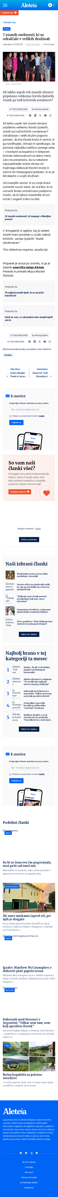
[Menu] (10, 5)
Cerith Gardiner (33, 44)
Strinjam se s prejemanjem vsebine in (28, 416)
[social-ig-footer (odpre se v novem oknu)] (37, 1153)
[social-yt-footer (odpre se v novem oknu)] (21, 1153)
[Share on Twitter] (40, 115)
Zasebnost (29, 1187)
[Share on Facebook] (30, 115)
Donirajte (29, 1167)
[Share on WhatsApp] (50, 115)
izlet (7, 1045)
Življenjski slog (9, 22)
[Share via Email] (45, 115)
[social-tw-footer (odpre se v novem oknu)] (31, 1153)
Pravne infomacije (29, 1177)
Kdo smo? (29, 1172)
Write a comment (29, 539)
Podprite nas (7, 12)
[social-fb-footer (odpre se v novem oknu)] (26, 1153)
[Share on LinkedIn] (35, 115)
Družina (8, 355)
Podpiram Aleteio (18, 491)
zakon (8, 833)
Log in (38, 528)
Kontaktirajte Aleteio (29, 1182)
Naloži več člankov (29, 634)
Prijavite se (16, 422)
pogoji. (42, 416)
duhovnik (10, 990)
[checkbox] (10, 416)
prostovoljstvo (12, 886)
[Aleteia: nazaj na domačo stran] (29, 5)
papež (8, 938)
